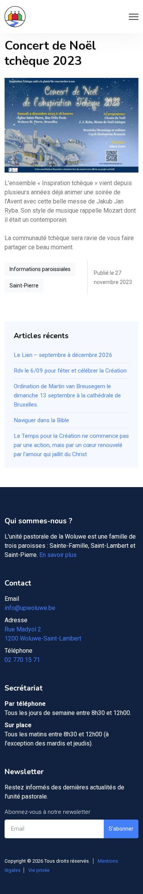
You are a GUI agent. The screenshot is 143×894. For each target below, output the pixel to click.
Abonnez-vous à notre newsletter (47, 811)
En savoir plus (58, 554)
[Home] (15, 16)
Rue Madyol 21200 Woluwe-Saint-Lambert (43, 634)
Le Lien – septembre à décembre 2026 (63, 355)
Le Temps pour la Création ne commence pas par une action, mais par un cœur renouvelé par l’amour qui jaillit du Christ (71, 445)
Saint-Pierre (24, 285)
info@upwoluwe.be (30, 608)
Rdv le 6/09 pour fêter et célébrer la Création (70, 370)
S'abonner (121, 829)
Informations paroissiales (40, 269)
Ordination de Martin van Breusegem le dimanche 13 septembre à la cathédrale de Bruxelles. (67, 395)
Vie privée (39, 870)
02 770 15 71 (22, 659)
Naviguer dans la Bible (41, 420)
